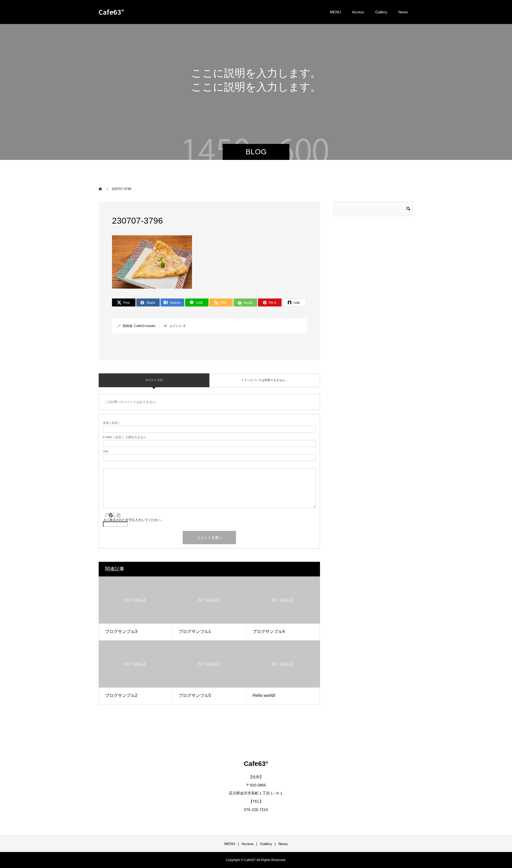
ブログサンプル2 (121, 695)
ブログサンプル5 (195, 695)
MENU (335, 12)
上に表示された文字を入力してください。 (133, 520)
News (403, 12)
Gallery (381, 12)
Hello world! (264, 695)
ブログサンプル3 (121, 631)
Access (358, 12)
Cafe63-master (144, 326)
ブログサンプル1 (195, 631)
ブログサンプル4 (269, 631)
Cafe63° (111, 12)
